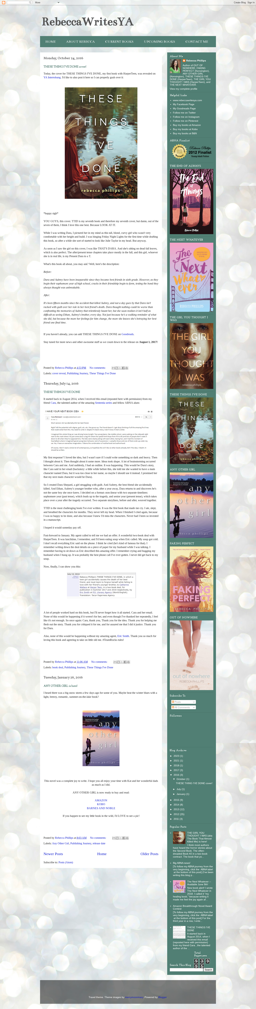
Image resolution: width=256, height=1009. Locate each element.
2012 (177, 814)
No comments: (98, 367)
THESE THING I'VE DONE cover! (65, 67)
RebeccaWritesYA (87, 21)
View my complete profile (183, 88)
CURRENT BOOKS (119, 42)
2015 (177, 800)
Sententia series (103, 402)
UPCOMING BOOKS (159, 42)
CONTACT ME (196, 42)
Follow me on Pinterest (185, 120)
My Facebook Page (183, 104)
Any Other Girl (60, 843)
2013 (177, 809)
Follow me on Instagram (186, 116)
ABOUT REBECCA (80, 42)
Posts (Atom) (66, 862)
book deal (57, 667)
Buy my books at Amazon (187, 125)
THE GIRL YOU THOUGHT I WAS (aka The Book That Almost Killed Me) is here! (199, 837)
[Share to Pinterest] (126, 368)
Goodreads (128, 334)
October (181, 779)
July (179, 789)
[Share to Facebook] (123, 368)
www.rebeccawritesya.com (187, 100)
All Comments (182, 707)
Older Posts (149, 854)
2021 (177, 760)
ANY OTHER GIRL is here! (60, 686)
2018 (177, 765)
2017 (177, 770)
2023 (177, 755)
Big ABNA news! (181, 863)
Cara (53, 402)
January (181, 794)
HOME (50, 42)
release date (99, 843)
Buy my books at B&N (185, 133)
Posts (177, 702)
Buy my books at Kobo (185, 129)
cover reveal (59, 373)
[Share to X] (120, 368)
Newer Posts (53, 854)
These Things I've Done (102, 373)
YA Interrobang (52, 77)
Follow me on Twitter (184, 112)
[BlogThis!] (116, 368)
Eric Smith (123, 636)
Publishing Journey (77, 373)
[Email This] (113, 368)
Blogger (162, 997)
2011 (177, 819)
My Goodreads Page (184, 108)
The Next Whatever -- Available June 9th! (199, 883)
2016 (177, 774)
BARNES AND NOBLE (101, 808)
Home (102, 854)
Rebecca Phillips (196, 60)
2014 (177, 804)
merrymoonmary (134, 997)
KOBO (101, 804)
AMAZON (101, 800)
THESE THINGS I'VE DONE (62, 392)
